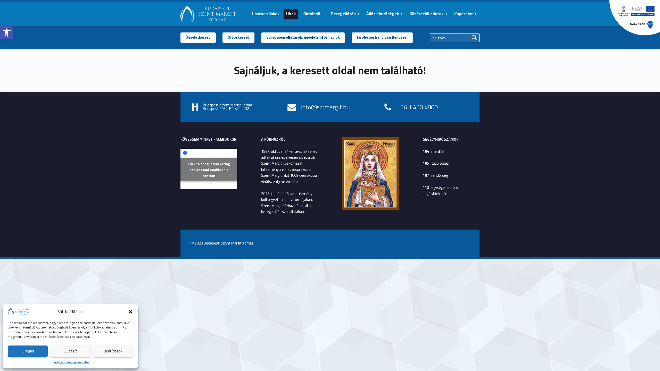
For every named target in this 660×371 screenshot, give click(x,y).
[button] (6, 32)
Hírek (291, 14)
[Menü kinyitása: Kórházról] (323, 14)
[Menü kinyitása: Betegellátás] (358, 14)
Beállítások (113, 351)
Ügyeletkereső (198, 37)
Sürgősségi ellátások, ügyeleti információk (303, 37)
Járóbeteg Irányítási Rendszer (382, 37)
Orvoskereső (238, 37)
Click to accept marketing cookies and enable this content (209, 169)
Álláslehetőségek (382, 14)
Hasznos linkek (265, 14)
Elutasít (70, 351)
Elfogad (28, 351)
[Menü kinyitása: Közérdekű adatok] (446, 14)
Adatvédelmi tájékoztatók (71, 362)
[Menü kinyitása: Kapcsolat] (475, 14)
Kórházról (311, 14)
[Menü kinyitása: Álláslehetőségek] (401, 14)
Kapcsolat (463, 14)
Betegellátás (343, 14)
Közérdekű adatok (426, 14)
